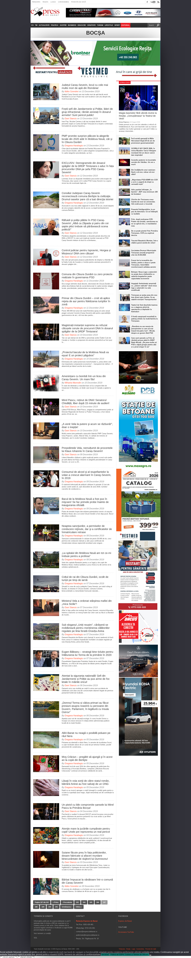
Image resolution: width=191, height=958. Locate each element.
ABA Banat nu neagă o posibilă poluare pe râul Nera (86, 734)
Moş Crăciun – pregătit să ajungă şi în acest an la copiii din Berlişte (87, 758)
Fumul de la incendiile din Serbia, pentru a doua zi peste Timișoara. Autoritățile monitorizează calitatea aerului (143, 263)
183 (77, 902)
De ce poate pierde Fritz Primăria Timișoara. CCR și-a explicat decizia (144, 233)
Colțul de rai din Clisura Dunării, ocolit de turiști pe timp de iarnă (85, 578)
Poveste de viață (78, 2)
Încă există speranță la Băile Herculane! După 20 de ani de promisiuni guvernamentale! (143, 141)
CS (32, 25)
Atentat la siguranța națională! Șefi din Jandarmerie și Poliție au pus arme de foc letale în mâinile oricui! (86, 678)
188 (36, 907)
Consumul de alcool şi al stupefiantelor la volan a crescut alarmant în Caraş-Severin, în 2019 (86, 475)
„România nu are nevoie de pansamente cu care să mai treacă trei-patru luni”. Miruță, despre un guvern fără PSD (143, 329)
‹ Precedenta (67, 902)
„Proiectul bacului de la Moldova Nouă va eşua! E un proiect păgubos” (85, 354)
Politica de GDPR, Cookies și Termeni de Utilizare (129, 955)
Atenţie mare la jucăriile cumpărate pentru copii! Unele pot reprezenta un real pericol (86, 830)
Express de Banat (125, 921)
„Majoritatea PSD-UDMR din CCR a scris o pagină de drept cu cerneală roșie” (144, 182)
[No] (150, 955)
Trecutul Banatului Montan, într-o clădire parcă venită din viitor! (144, 242)
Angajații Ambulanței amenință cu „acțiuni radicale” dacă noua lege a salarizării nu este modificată (144, 287)
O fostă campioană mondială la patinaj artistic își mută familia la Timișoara (144, 319)
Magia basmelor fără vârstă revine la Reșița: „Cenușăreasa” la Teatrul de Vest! (138, 116)
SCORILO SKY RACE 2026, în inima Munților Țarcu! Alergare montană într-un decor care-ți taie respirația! (143, 151)
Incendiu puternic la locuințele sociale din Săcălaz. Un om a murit (143, 162)
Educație (82, 25)
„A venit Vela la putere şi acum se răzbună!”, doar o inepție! (87, 426)
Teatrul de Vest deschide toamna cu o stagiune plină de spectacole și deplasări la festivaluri (144, 308)
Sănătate (91, 25)
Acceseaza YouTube (126, 932)
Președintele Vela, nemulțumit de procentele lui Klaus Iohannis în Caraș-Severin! (87, 449)
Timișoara (36, 2)
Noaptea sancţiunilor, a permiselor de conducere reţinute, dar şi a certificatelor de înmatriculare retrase (87, 529)
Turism (100, 25)
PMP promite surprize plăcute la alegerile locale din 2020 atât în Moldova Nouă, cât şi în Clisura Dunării (87, 139)
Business (72, 25)
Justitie (63, 25)
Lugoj (53, 2)
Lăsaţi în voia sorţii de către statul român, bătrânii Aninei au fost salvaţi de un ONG (86, 782)
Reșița (45, 2)
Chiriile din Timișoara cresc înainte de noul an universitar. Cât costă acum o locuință (143, 202)
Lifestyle (109, 25)
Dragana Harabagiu (74, 145)
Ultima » (79, 907)
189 (43, 907)
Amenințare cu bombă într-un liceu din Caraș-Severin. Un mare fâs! (84, 378)
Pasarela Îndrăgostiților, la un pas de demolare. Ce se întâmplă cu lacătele (144, 211)
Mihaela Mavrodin (73, 383)
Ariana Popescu (124, 122)
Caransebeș (63, 2)
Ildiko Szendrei (71, 91)
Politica (54, 25)
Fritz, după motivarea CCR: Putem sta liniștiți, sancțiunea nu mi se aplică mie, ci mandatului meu (144, 222)
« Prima (55, 902)
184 (84, 902)
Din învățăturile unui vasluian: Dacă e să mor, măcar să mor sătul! (143, 172)
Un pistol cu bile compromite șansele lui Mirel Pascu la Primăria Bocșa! (88, 806)
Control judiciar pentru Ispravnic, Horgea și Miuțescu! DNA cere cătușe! (86, 252)
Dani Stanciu (71, 118)
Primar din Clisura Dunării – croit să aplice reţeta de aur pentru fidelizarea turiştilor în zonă (86, 301)
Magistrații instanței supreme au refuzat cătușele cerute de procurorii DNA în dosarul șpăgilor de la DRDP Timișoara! (87, 328)
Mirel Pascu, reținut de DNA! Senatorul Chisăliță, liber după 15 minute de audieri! (85, 402)
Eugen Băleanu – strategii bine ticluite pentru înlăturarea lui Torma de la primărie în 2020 (87, 653)
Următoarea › (67, 907)
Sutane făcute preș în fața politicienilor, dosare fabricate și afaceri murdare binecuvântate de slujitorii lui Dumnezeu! (85, 855)
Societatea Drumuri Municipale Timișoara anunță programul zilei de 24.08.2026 (143, 253)
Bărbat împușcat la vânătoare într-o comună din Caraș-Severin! (87, 881)
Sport (117, 25)
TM (36, 25)
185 (91, 902)
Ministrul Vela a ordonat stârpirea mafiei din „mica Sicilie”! (87, 602)
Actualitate (44, 25)
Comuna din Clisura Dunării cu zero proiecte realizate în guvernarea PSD (87, 276)
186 (97, 902)
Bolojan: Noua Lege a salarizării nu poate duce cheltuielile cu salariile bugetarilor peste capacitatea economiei (144, 275)
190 (49, 907)
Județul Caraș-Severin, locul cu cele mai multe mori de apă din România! (85, 86)
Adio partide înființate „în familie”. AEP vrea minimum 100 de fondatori (144, 192)
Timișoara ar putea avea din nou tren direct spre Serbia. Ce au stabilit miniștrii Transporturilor (144, 297)
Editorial (125, 25)
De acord (105, 955)
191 (56, 907)
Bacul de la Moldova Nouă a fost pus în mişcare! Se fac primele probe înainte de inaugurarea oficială (85, 502)
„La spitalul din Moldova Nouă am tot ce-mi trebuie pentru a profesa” (86, 555)
